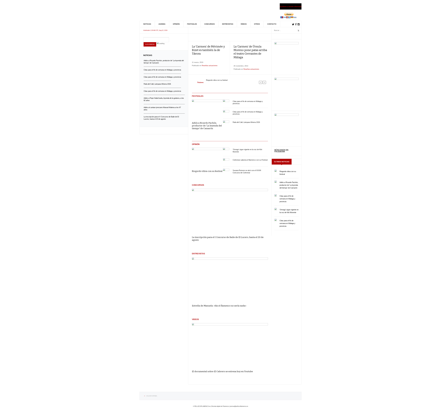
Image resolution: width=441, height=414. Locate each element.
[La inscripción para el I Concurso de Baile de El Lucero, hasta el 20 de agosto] (230, 211)
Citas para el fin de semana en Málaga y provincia (287, 198)
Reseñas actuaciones (209, 65)
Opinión (176, 24)
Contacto (271, 24)
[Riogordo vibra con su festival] (207, 157)
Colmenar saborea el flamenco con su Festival (250, 160)
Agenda (161, 24)
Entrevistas (227, 24)
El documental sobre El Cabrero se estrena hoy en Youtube (222, 371)
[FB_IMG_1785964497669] (286, 79)
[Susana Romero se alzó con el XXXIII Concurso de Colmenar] (226, 172)
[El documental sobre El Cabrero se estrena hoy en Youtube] (230, 345)
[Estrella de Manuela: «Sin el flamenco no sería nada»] (230, 279)
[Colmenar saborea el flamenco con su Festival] (226, 161)
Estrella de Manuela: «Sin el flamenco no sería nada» (219, 305)
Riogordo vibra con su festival (217, 80)
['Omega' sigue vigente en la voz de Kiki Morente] (226, 151)
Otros (257, 24)
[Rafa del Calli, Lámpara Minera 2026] (226, 124)
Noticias (147, 24)
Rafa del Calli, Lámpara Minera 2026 (246, 122)
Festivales (192, 24)
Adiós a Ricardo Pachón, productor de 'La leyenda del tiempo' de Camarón (207, 126)
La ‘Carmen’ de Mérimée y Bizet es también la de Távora (208, 50)
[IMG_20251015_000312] (286, 44)
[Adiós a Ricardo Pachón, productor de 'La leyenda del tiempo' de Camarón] (207, 109)
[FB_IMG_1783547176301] (286, 115)
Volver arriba (151, 396)
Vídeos (244, 24)
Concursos (209, 24)
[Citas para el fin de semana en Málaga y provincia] (226, 103)
